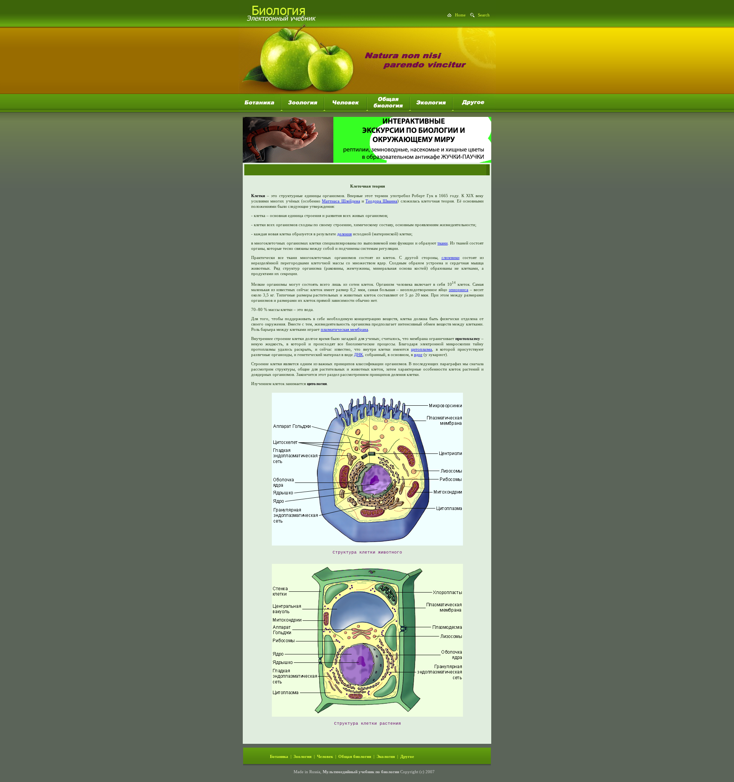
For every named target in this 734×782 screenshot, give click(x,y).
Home (460, 15)
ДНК (358, 354)
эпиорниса (458, 289)
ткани (442, 243)
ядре (418, 354)
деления (344, 234)
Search (484, 15)
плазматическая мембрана (344, 329)
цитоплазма (421, 349)
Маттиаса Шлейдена (341, 201)
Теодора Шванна (381, 201)
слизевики (451, 257)
